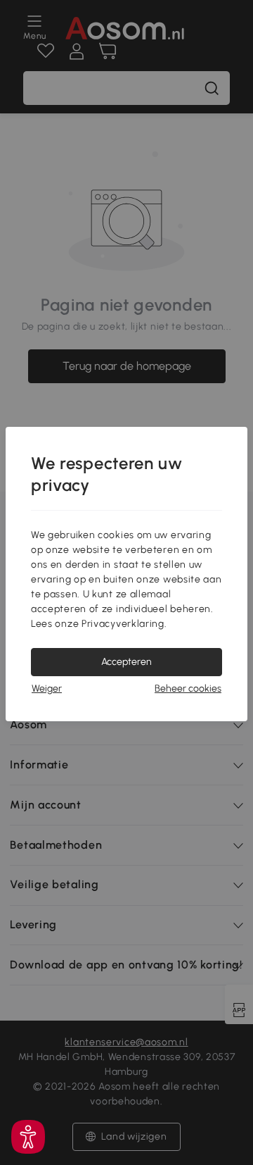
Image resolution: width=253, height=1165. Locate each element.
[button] (28, 1137)
